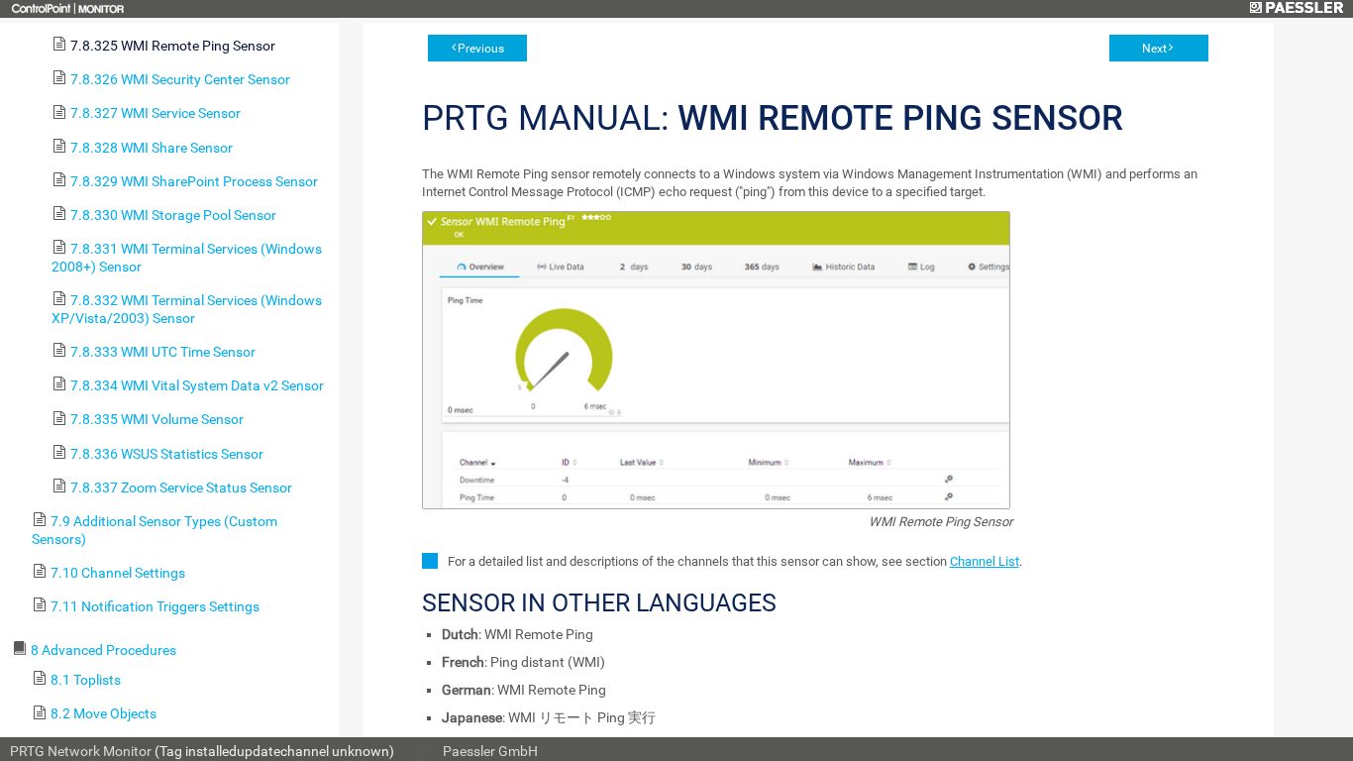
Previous (481, 48)
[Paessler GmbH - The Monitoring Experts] (1296, 9)
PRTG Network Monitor (81, 751)
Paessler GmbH (490, 751)
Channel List (984, 561)
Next (1154, 48)
